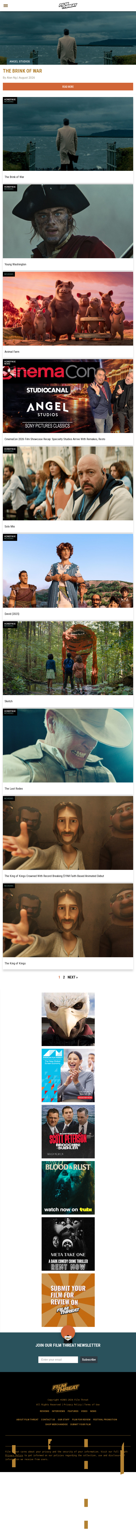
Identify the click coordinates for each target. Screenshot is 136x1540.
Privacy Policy (73, 1404)
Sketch (9, 701)
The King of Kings (15, 963)
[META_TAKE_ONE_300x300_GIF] (68, 1219)
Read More (68, 86)
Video (84, 1411)
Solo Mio (10, 526)
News (7, 364)
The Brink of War (14, 177)
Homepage (10, 99)
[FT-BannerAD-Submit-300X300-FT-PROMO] (68, 1275)
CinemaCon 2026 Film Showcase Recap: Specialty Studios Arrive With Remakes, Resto (55, 439)
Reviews (8, 102)
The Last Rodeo (14, 788)
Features (73, 1411)
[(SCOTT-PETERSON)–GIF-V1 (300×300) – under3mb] (68, 1106)
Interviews (58, 1411)
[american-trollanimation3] (68, 994)
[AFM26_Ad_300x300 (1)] (68, 1050)
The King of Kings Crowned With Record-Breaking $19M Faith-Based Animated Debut (54, 876)
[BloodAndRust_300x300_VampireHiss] (68, 1162)
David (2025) (12, 614)
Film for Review (81, 1419)
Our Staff (63, 1419)
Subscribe (89, 1359)
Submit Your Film (80, 1424)
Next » (73, 977)
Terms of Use (92, 1404)
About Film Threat (27, 1419)
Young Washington (15, 264)
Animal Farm (12, 351)
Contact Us (48, 1419)
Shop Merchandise (56, 1424)
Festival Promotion (105, 1419)
